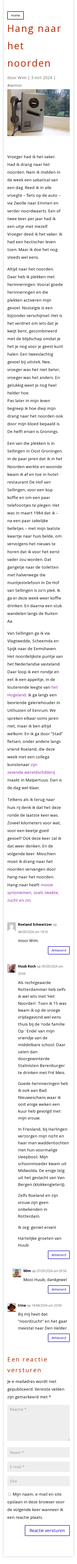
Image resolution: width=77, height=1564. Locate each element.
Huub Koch (27, 966)
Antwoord (59, 950)
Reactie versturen (47, 1530)
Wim (22, 77)
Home (15, 15)
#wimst (14, 85)
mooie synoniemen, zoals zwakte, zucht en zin (33, 892)
